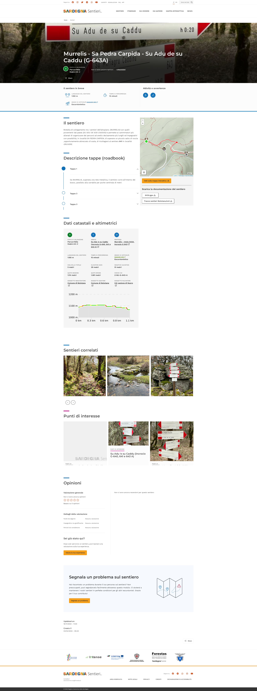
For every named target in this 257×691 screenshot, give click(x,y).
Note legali (132, 679)
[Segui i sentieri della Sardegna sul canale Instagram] (77, 2)
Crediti (158, 679)
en (176, 2)
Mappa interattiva (175, 11)
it (173, 2)
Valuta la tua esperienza (75, 553)
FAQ (119, 2)
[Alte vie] (153, 95)
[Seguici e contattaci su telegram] (87, 2)
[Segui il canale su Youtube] (96, 2)
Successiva (73, 404)
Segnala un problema (79, 601)
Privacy (146, 679)
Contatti (104, 2)
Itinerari (131, 11)
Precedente (68, 404)
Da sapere (158, 11)
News (189, 11)
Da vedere (144, 11)
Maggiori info (74, 72)
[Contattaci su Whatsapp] (92, 2)
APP (123, 2)
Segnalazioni (112, 2)
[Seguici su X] (82, 2)
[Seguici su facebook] (73, 2)
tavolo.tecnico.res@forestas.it (72, 680)
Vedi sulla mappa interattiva (155, 181)
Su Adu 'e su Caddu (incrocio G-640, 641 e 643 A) (101, 244)
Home (65, 20)
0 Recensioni (121, 69)
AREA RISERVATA (116, 679)
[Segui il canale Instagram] (187, 674)
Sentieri (120, 11)
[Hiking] (145, 95)
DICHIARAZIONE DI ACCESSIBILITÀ (179, 679)
